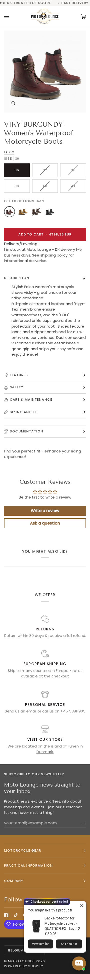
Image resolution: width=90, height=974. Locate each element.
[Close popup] (81, 905)
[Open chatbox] (79, 963)
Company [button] (13, 880)
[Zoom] (45, 72)
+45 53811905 (73, 711)
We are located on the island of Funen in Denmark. (45, 749)
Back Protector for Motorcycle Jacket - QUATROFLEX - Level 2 (62, 923)
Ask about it (69, 944)
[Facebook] (6, 915)
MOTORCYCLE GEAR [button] (22, 850)
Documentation (26, 431)
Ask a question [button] (45, 523)
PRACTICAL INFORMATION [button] (28, 865)
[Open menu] (11, 16)
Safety (16, 387)
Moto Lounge (22, 961)
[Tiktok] (16, 915)
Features (19, 375)
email (31, 711)
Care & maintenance (31, 399)
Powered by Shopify (23, 966)
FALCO (9, 152)
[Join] (79, 823)
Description (16, 278)
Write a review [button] (45, 511)
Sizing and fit (24, 412)
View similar (40, 944)
